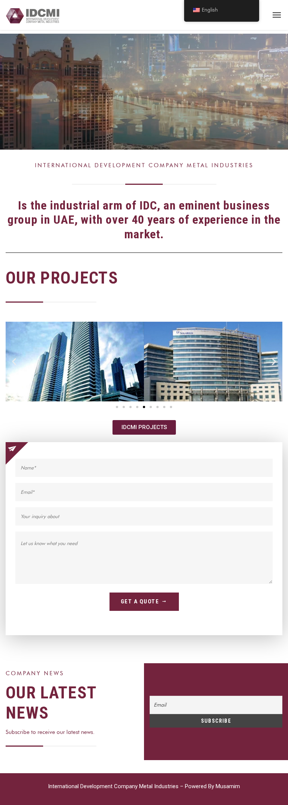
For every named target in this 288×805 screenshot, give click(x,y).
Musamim (228, 786)
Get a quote (140, 601)
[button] (14, 361)
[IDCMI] (34, 15)
